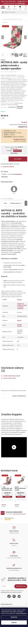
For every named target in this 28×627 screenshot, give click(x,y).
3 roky (8, 174)
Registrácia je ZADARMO (19, 140)
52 (18, 341)
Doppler (3, 60)
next (26, 487)
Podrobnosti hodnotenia (20, 107)
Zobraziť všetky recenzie (19, 514)
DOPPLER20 (17, 150)
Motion (19, 320)
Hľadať (3, 12)
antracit (19, 324)
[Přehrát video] (14, 447)
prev (1, 487)
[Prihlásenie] (9, 7)
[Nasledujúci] (25, 37)
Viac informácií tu (21, 613)
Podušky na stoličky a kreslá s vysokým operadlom (22, 306)
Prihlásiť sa (20, 586)
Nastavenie (14, 617)
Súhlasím (14, 622)
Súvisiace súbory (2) (15, 203)
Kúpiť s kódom (14, 153)
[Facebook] (9, 596)
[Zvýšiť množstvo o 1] (6, 159)
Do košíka (17, 159)
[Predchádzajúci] (2, 37)
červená (19, 326)
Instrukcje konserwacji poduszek (11, 375)
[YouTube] (19, 596)
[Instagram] (14, 596)
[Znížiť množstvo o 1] (2, 159)
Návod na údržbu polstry (9, 378)
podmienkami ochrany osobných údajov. (11, 592)
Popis (5, 203)
